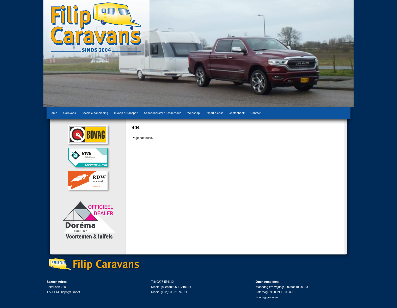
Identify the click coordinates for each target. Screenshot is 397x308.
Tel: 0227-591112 (162, 281)
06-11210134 (182, 287)
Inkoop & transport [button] (126, 113)
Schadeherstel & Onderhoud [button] (162, 113)
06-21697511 (178, 292)
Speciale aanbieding (95, 113)
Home (53, 113)
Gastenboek (237, 113)
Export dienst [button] (214, 113)
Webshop (193, 113)
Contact (255, 113)
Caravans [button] (69, 113)
